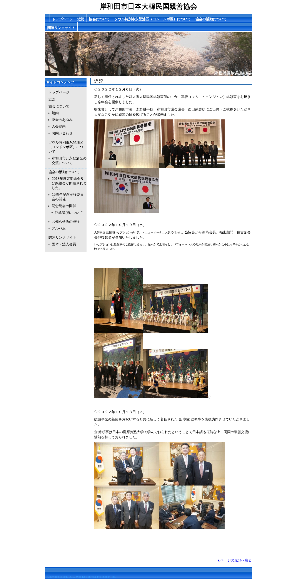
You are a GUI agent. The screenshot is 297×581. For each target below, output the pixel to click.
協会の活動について (211, 19)
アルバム (59, 228)
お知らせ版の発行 (66, 221)
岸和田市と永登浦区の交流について (69, 160)
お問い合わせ (62, 133)
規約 (55, 113)
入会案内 (59, 126)
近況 (80, 19)
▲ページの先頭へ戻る (234, 560)
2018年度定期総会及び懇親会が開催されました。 (69, 183)
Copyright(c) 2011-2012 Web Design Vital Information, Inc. (81, 576)
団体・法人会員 (64, 244)
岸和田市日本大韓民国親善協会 (148, 6)
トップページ (62, 19)
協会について (99, 19)
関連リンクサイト (61, 28)
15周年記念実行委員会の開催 (67, 197)
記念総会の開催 (64, 206)
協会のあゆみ (62, 120)
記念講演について (69, 212)
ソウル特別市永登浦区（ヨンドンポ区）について (152, 19)
